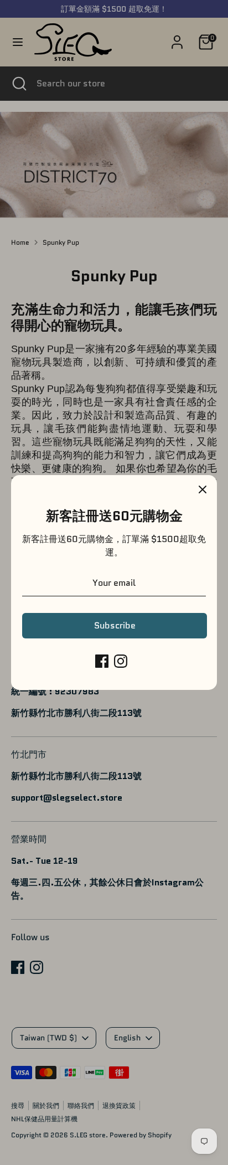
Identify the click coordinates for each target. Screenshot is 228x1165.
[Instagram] (120, 661)
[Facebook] (101, 661)
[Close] (202, 489)
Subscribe (115, 625)
